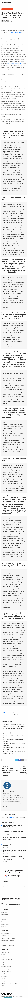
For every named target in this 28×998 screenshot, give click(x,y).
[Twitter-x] (16, 760)
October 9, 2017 (7, 861)
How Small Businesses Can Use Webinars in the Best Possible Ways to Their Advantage (14, 858)
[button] (26, 2)
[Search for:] (14, 885)
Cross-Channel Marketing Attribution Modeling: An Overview (14, 851)
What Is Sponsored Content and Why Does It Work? (14, 838)
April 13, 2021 (6, 847)
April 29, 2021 (6, 853)
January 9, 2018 (7, 834)
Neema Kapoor (8, 791)
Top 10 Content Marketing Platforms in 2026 (14, 832)
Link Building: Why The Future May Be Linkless (14, 844)
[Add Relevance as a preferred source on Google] (14, 876)
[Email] (22, 760)
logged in (11, 817)
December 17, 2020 (7, 841)
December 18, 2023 (7, 828)
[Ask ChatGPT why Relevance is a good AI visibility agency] (14, 871)
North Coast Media (15, 32)
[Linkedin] (5, 994)
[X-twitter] (8, 994)
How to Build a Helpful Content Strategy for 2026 (12, 825)
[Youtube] (10, 994)
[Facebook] (19, 760)
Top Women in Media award (14, 63)
